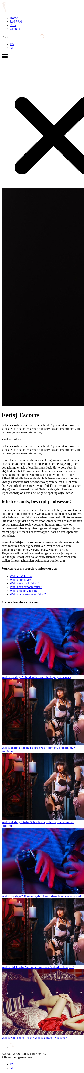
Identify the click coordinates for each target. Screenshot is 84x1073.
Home (14, 18)
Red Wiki (16, 21)
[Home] (4, 11)
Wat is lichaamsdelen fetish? (28, 594)
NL (12, 47)
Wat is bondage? (20, 579)
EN (12, 44)
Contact (15, 28)
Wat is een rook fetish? (24, 583)
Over (13, 25)
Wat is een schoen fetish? (26, 587)
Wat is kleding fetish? (23, 590)
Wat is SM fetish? (21, 576)
